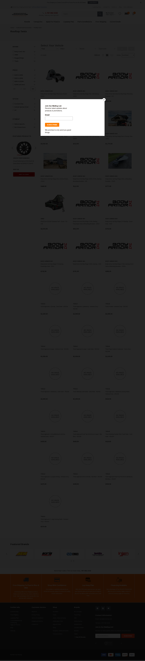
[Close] (104, 99)
